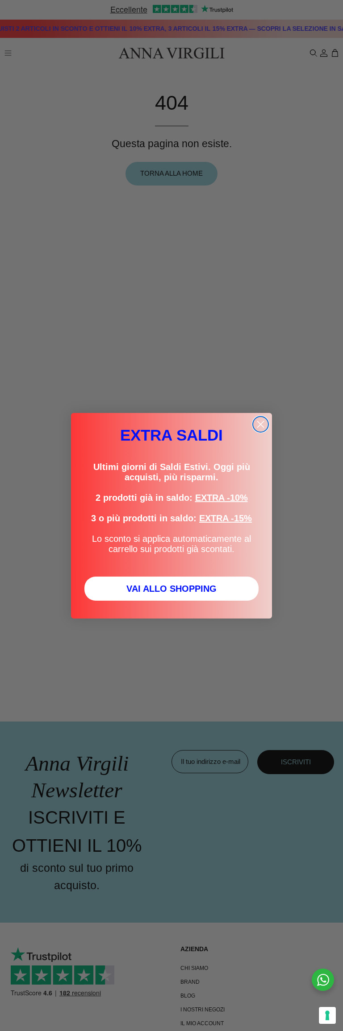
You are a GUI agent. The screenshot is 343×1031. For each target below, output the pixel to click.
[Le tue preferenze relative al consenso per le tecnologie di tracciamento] (327, 1015)
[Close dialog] (260, 424)
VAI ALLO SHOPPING (171, 589)
